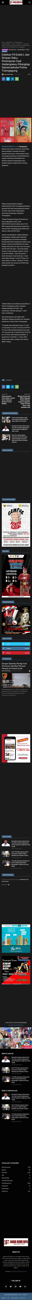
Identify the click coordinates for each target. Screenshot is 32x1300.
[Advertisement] (16, 23)
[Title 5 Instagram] (16, 1043)
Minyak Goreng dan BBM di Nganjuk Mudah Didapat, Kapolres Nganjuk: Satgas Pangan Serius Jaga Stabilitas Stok (24, 401)
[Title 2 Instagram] (16, 1032)
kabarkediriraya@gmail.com (19, 1271)
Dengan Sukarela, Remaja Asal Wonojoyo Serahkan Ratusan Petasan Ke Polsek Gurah (14, 666)
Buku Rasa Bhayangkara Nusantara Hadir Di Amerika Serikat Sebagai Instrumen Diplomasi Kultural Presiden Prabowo (20, 438)
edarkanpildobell (21, 49)
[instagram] (15, 1286)
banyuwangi (5, 1178)
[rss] (25, 1286)
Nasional (4, 1172)
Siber (8, 1298)
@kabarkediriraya (16, 1025)
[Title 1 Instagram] (5, 1032)
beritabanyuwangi (7, 1180)
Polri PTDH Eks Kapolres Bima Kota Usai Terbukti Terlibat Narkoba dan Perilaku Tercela (19, 853)
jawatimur (4, 51)
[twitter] (11, 1286)
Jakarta (4, 1170)
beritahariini (5, 49)
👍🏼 (8, 884)
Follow (27, 644)
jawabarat (5, 1186)
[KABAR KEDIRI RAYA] (16, 1242)
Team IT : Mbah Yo (22, 1294)
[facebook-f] (6, 1286)
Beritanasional (6, 1167)
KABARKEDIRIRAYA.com (10, 146)
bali (3, 1175)
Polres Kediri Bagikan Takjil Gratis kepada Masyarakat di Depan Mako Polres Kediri (20, 419)
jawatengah (5, 1188)
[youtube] (20, 1286)
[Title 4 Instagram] (5, 1043)
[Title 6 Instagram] (26, 1043)
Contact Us (22, 1298)
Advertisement (14, 1298)
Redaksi (4, 1298)
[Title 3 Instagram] (26, 1032)
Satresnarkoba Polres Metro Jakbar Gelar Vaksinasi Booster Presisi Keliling (8, 399)
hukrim (27, 49)
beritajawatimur (12, 49)
